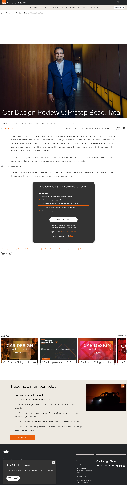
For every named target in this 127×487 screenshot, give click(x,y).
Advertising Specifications (84, 470)
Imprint (78, 465)
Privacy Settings (81, 469)
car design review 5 (49, 249)
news (4, 249)
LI (98, 466)
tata (81, 249)
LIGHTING (73, 7)
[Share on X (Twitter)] (120, 128)
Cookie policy (80, 463)
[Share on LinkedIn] (124, 128)
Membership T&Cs (82, 476)
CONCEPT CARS (94, 7)
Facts (78, 472)
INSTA (113, 466)
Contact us (79, 467)
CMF (62, 7)
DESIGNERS (37, 7)
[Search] (118, 2)
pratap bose (63, 249)
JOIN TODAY (23, 437)
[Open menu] (123, 2)
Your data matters (81, 461)
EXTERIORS (46, 7)
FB (102, 466)
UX (66, 7)
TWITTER (109, 466)
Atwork (85, 482)
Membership (119, 7)
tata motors (73, 249)
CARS (29, 7)
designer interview (33, 249)
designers (21, 249)
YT (106, 466)
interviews (12, 249)
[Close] (53, 462)
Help (77, 474)
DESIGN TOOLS (82, 7)
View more (120, 336)
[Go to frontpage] (14, 2)
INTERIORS (55, 7)
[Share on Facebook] (117, 128)
